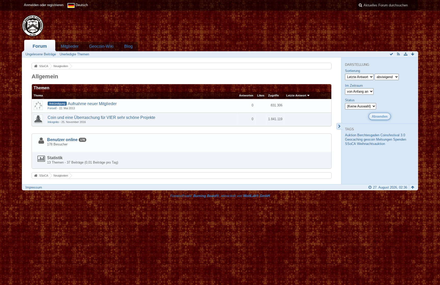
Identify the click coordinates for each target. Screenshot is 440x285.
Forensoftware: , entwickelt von (220, 196)
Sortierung (352, 71)
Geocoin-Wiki (101, 46)
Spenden (399, 139)
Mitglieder (69, 46)
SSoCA (350, 144)
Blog (128, 46)
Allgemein (45, 76)
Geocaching (354, 139)
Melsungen (384, 139)
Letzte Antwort (296, 95)
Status (350, 100)
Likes (260, 95)
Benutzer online (62, 140)
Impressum (33, 187)
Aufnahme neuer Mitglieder (92, 104)
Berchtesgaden (368, 135)
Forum (40, 46)
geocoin (369, 139)
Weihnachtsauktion (371, 144)
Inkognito (53, 121)
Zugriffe (273, 95)
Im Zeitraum (354, 86)
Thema (38, 95)
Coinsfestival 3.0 (392, 135)
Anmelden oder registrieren (43, 5)
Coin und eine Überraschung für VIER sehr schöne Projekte (101, 117)
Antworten (246, 95)
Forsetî (52, 108)
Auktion (350, 135)
